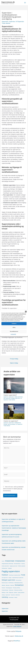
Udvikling (5, 597)
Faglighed (10, 568)
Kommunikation (18, 580)
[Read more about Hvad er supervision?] (14, 385)
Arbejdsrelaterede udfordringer (7, 563)
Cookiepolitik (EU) (14, 617)
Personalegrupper (9, 587)
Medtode (3, 585)
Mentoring (12, 585)
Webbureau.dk (19, 636)
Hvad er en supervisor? (11, 421)
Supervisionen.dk (8, 2)
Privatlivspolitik (14, 619)
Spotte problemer (11, 424)
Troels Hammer (17, 626)
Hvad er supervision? (10, 395)
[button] (26, 311)
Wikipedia (18, 631)
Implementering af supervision (17, 577)
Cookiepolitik (13, 334)
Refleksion (4, 592)
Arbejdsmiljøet (9, 561)
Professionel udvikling (18, 590)
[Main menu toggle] (25, 2)
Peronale (3, 587)
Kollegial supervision (15, 398)
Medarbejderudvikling (18, 582)
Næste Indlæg (14, 363)
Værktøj (15, 597)
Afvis (14, 327)
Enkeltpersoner (4, 568)
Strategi (3, 594)
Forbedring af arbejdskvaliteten (14, 575)
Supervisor (12, 21)
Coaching (23, 563)
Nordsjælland (19, 585)
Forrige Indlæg (14, 358)
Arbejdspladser (20, 561)
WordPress (17, 640)
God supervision (7, 398)
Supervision (5, 21)
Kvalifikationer (18, 422)
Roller (7, 592)
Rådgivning (11, 592)
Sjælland (15, 592)
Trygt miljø (13, 594)
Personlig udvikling (16, 587)
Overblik (5, 424)
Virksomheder (11, 597)
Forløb (23, 575)
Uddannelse (17, 594)
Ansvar (3, 561)
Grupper (9, 577)
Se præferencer (14, 331)
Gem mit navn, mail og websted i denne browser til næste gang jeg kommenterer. (13, 488)
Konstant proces (5, 582)
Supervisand (7, 594)
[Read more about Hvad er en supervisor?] (14, 411)
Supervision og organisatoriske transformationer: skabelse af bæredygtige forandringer (14, 528)
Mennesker (8, 585)
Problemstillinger (5, 590)
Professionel (11, 590)
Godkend (14, 323)
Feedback (5, 575)
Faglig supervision (19, 396)
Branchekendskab (17, 563)
